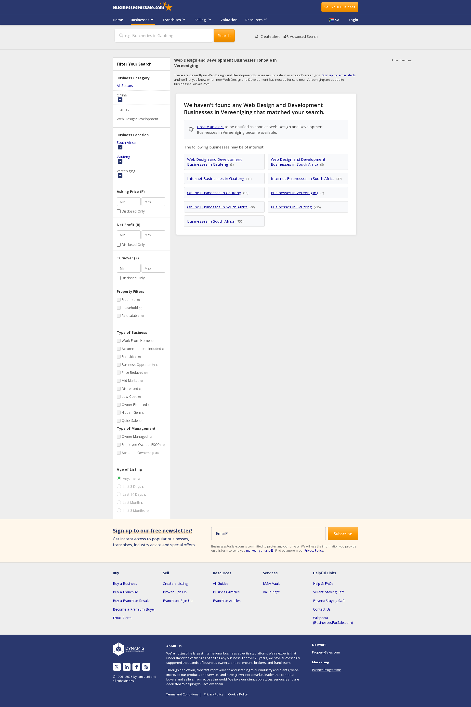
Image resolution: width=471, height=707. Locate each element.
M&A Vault (271, 583)
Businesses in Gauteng (291, 206)
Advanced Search (300, 36)
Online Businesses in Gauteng (214, 192)
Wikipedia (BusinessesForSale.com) (333, 620)
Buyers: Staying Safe (329, 600)
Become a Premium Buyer (134, 609)
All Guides (220, 583)
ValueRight (271, 592)
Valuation (229, 19)
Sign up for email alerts (339, 75)
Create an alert (210, 126)
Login (353, 19)
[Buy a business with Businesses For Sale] (146, 7)
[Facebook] (136, 667)
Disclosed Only (133, 211)
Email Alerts (122, 617)
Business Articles (226, 592)
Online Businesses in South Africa (217, 206)
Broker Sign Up (175, 592)
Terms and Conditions (182, 694)
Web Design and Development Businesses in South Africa (298, 162)
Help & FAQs (323, 583)
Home (118, 19)
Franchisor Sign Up (178, 600)
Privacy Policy (313, 550)
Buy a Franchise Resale (131, 600)
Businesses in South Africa (211, 221)
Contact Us (322, 609)
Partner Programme (326, 669)
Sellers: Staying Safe (329, 592)
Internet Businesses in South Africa (302, 178)
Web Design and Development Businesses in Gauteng (214, 162)
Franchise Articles (227, 600)
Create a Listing (175, 583)
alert (270, 36)
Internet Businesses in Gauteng (215, 178)
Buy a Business (125, 583)
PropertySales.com (326, 652)
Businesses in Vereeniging (294, 192)
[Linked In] (127, 667)
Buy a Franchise (125, 592)
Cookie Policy (238, 694)
